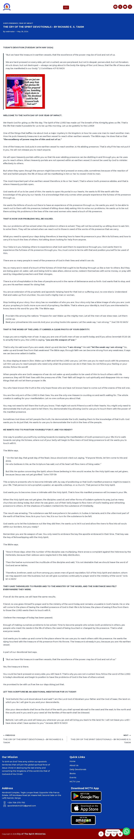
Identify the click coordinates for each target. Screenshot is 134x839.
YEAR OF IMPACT (26, 23)
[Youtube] (125, 7)
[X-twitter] (120, 7)
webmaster (10, 32)
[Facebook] (115, 7)
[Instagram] (130, 7)
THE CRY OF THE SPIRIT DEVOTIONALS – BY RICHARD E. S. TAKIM (33, 739)
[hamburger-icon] (66, 7)
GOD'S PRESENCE (10, 23)
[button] (126, 831)
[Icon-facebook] (101, 834)
